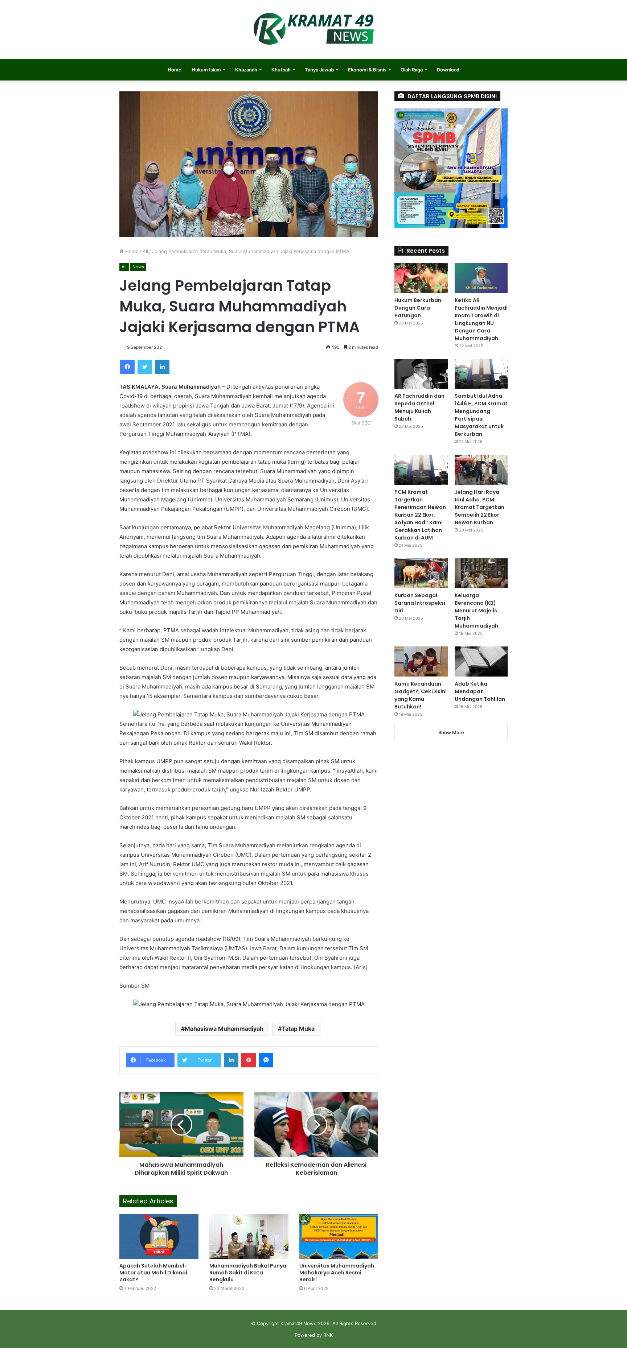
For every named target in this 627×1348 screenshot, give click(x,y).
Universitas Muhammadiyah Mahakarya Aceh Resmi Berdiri (336, 1272)
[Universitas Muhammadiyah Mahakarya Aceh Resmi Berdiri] (338, 1236)
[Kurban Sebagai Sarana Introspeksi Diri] (420, 573)
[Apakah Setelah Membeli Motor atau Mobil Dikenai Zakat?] (158, 1236)
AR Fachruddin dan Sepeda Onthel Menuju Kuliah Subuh (419, 407)
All (145, 251)
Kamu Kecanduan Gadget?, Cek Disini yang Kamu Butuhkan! (420, 695)
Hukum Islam (206, 70)
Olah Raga (412, 70)
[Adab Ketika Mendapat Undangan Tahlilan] (481, 661)
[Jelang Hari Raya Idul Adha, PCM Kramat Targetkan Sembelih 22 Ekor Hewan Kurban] (481, 470)
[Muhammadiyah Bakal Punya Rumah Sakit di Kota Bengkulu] (248, 1236)
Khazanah (246, 70)
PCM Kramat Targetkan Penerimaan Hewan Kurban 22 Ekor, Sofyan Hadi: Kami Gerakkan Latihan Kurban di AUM (420, 514)
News (138, 266)
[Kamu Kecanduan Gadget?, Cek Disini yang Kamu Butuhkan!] (420, 661)
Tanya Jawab (319, 70)
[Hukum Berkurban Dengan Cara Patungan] (420, 278)
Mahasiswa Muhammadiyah (224, 1028)
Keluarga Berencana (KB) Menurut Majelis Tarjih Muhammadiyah (476, 610)
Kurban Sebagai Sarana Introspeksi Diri (419, 603)
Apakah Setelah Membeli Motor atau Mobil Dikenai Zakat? (153, 1272)
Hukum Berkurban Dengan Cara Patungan (417, 308)
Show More (451, 732)
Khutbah (281, 70)
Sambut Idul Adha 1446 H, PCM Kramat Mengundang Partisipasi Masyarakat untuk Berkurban (481, 415)
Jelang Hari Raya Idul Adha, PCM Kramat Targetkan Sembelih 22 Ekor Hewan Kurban (479, 507)
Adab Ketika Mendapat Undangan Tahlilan (480, 691)
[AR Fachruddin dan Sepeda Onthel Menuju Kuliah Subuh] (420, 374)
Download (448, 70)
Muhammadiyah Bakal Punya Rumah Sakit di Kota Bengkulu (247, 1272)
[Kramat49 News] (313, 29)
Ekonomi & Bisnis (367, 70)
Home (174, 70)
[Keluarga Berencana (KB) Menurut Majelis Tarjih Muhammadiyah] (481, 573)
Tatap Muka (298, 1028)
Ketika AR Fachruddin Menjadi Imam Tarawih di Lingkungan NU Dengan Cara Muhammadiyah (481, 319)
